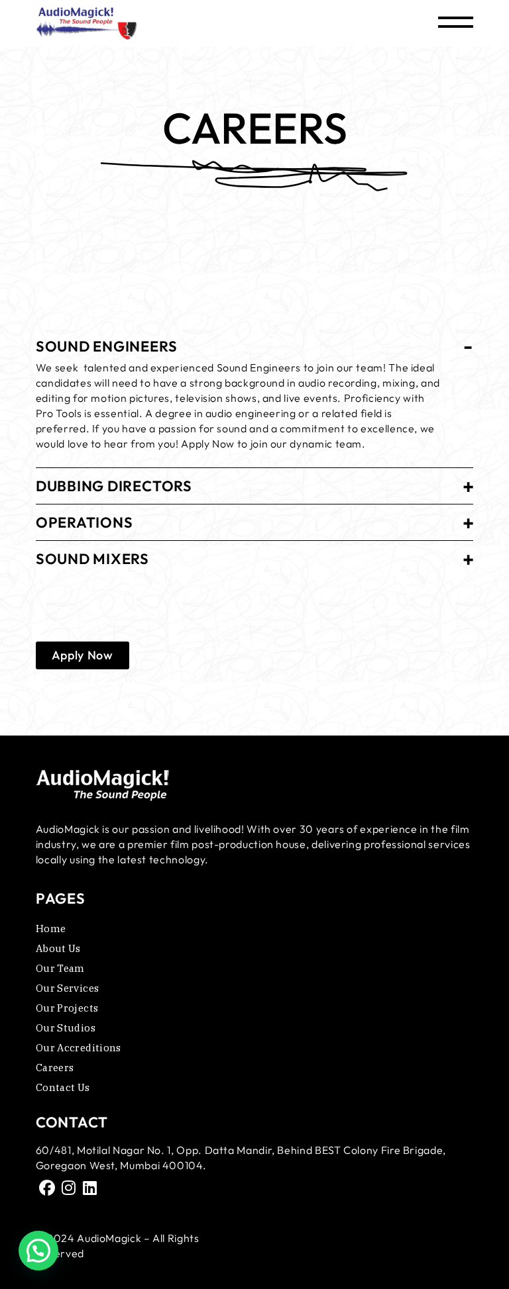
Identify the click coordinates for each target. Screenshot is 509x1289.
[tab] (254, 342)
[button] (38, 1250)
